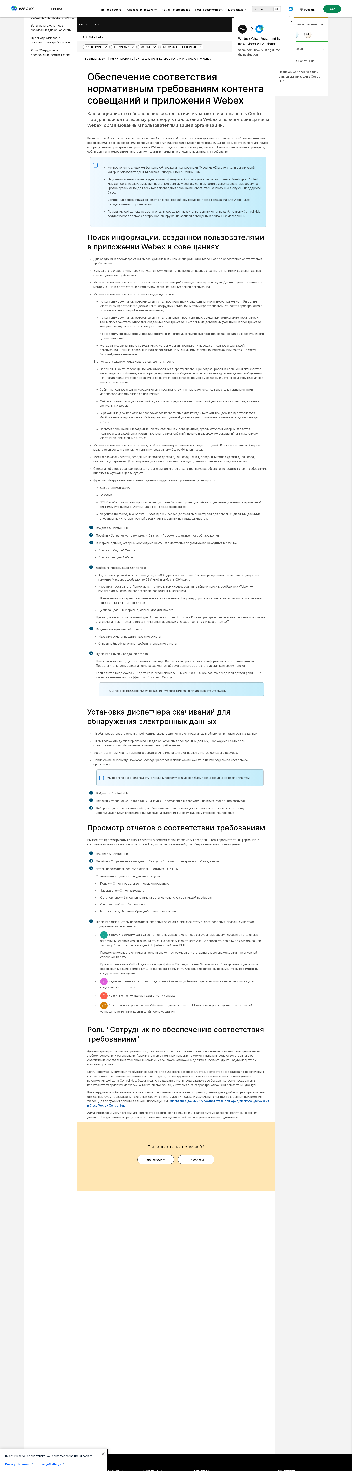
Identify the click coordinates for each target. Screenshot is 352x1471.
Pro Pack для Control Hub (297, 61)
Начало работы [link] (111, 9)
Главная (83, 24)
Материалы (236, 9)
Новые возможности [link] (209, 9)
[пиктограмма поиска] (255, 9)
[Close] (103, 1454)
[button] (291, 9)
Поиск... (262, 9)
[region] (54, 1460)
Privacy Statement (17, 1464)
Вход (332, 8)
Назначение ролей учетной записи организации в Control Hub (300, 76)
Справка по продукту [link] (142, 9)
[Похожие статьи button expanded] (322, 49)
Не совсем (196, 1160)
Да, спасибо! (156, 1160)
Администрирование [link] (176, 9)
